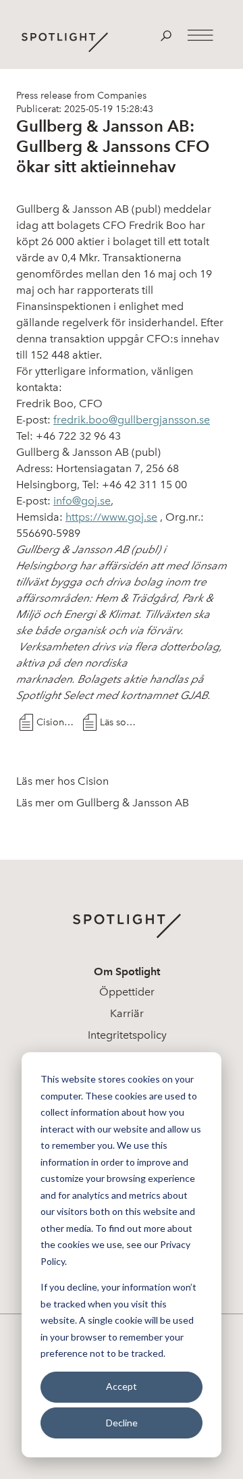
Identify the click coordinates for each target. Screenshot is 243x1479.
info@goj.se (82, 500)
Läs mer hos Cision (62, 781)
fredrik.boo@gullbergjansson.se (131, 419)
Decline (122, 1422)
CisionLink (56, 722)
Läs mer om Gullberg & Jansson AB (102, 802)
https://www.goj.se (111, 517)
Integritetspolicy (127, 1035)
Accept (121, 1386)
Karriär (127, 1013)
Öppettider (127, 991)
